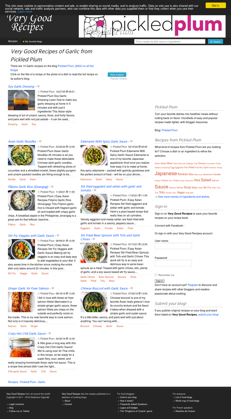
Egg (172, 167)
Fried (130, 228)
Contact (68, 404)
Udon (174, 193)
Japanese (166, 173)
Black (176, 163)
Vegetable (189, 193)
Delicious (158, 167)
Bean (112, 280)
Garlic (24, 124)
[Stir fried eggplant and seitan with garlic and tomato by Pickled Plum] (94, 203)
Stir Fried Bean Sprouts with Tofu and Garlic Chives (110, 237)
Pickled (164, 180)
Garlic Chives (87, 276)
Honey (219, 167)
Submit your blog (128, 397)
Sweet (214, 188)
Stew (201, 187)
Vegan (181, 192)
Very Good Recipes (15, 393)
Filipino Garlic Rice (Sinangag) (28, 187)
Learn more (25, 11)
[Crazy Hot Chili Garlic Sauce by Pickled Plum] (21, 347)
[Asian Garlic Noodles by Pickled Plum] (21, 155)
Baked (164, 163)
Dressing (12, 124)
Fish (186, 167)
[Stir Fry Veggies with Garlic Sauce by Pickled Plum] (21, 249)
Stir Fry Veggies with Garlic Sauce (31, 235)
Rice (32, 224)
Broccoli (84, 326)
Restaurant (189, 180)
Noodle (12, 179)
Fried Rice (199, 167)
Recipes (12, 41)
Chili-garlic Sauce (17, 371)
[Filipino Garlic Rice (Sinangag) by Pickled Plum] (21, 200)
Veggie (23, 273)
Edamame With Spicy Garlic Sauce (103, 141)
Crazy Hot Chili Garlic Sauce (26, 333)
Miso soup (199, 174)
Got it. (216, 5)
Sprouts (122, 276)
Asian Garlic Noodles (22, 141)
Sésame (172, 187)
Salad (206, 179)
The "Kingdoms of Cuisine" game (136, 411)
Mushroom (208, 174)
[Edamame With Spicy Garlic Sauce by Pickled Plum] (94, 155)
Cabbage (189, 163)
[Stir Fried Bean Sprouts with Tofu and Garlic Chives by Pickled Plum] (94, 252)
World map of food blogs (187, 400)
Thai (156, 192)
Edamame (86, 179)
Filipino (12, 224)
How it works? (126, 400)
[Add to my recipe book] (38, 86)
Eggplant (85, 228)
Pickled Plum (66, 66)
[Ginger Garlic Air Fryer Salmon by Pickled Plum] (21, 302)
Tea (218, 187)
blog (11, 407)
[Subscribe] (39, 91)
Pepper (157, 180)
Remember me (166, 275)
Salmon (12, 326)
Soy (34, 124)
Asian (33, 179)
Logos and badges (129, 407)
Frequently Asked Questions (133, 404)
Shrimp (180, 187)
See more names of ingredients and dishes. (184, 197)
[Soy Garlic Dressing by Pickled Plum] (21, 100)
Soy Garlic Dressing (21, 86)
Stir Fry (12, 273)
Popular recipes (118, 78)
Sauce (119, 179)
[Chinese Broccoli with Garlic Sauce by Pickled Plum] (94, 302)
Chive (133, 276)
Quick (182, 180)
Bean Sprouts (106, 276)
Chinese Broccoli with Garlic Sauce (104, 288)
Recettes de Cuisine (185, 411)
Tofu (102, 280)
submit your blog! (208, 314)
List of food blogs (184, 397)
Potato (176, 180)
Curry (218, 163)
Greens (213, 167)
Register (193, 285)
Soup (187, 187)
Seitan (120, 228)
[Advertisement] (115, 112)
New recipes (117, 74)
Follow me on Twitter (19, 411)
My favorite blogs (33, 41)
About (67, 400)
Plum (170, 180)
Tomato (109, 228)
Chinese (97, 326)
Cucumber (210, 163)
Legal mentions (16, 404)
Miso (191, 174)
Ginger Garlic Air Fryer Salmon (28, 288)
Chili (43, 371)
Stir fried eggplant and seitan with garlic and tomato (110, 188)
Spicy (109, 179)
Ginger (34, 326)
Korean (183, 173)
